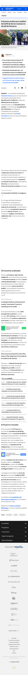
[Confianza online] (14, 669)
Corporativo (6, 532)
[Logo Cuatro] (14, 566)
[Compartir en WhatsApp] (15, 88)
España (9, 12)
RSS (14, 650)
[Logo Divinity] (14, 571)
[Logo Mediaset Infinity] (14, 555)
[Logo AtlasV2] (14, 620)
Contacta (14, 653)
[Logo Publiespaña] (14, 625)
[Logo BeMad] (14, 598)
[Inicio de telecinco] (2, 9)
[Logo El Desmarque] (14, 576)
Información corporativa (14, 640)
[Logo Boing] (14, 587)
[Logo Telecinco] (14, 560)
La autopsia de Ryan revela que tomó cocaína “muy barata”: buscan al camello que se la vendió (13, 304)
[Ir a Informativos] (9, 9)
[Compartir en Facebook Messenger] (22, 88)
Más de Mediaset (7, 540)
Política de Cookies (14, 646)
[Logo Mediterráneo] (14, 630)
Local (14, 12)
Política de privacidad (14, 642)
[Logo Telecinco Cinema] (14, 609)
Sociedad (19, 12)
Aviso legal (14, 638)
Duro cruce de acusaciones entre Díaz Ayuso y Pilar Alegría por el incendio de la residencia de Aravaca (13, 356)
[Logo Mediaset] (14, 548)
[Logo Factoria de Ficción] (14, 582)
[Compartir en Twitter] (18, 88)
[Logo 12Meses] (14, 614)
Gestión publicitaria (14, 648)
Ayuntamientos (23, 514)
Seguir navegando (8, 536)
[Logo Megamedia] (14, 662)
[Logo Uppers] (14, 603)
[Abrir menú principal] (25, 9)
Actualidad (9, 514)
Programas (5, 527)
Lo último (4, 12)
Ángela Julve (8, 54)
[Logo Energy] (14, 593)
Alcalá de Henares (7, 96)
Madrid (4, 16)
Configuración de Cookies (14, 644)
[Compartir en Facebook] (25, 88)
